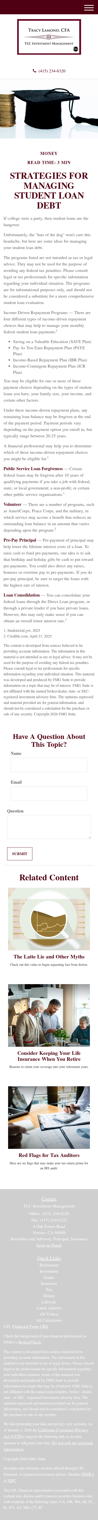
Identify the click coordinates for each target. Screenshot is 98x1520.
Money (49, 1295)
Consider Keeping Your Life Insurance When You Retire (49, 1055)
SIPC (11, 1480)
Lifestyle (49, 1302)
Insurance (49, 1283)
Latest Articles (49, 1308)
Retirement (49, 1265)
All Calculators (49, 1320)
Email (16, 782)
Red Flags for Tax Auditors (49, 1155)
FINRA (88, 1474)
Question (15, 811)
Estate (49, 1277)
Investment (49, 1271)
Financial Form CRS (30, 1326)
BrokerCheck (29, 1342)
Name (16, 753)
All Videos (49, 1314)
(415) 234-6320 (52, 71)
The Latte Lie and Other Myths (49, 956)
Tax (49, 1289)
